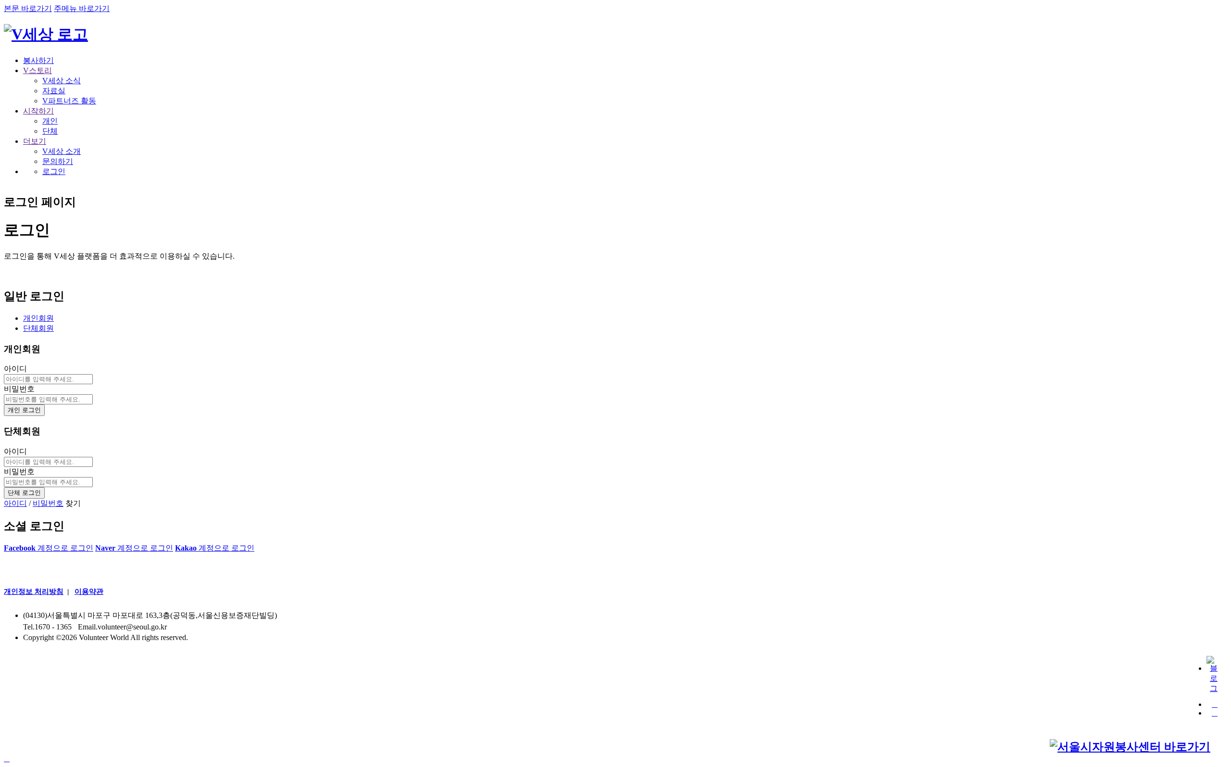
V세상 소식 (61, 80)
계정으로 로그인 (48, 548)
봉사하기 (38, 60)
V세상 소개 (61, 151)
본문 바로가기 (28, 8)
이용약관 (89, 591)
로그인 (53, 171)
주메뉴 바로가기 (82, 8)
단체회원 (38, 328)
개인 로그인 (24, 410)
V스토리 (37, 70)
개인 (50, 121)
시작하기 (38, 111)
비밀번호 (19, 389)
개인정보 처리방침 (33, 591)
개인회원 (38, 318)
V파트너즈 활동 (69, 101)
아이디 (15, 369)
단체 (50, 131)
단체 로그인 (24, 492)
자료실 (53, 91)
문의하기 (57, 161)
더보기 (34, 141)
